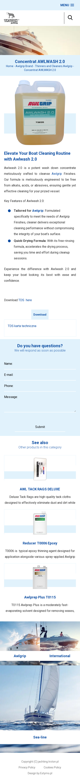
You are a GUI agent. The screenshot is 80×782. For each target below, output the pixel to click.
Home (9, 66)
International (60, 643)
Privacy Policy (27, 767)
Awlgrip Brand (24, 66)
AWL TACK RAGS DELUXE (40, 480)
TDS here (25, 300)
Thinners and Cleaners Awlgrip (53, 66)
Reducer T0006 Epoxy (40, 534)
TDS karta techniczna (22, 326)
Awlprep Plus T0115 (40, 588)
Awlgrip (57, 174)
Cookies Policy (52, 767)
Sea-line (40, 709)
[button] (67, 5)
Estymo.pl (46, 773)
